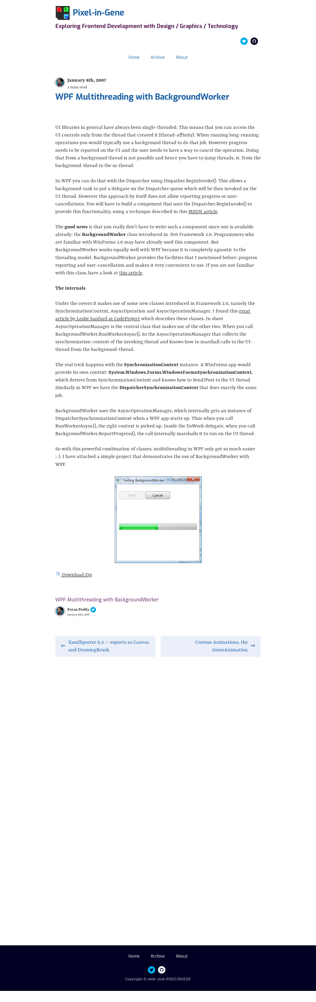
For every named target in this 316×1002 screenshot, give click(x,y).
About (182, 57)
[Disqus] (158, 731)
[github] (254, 41)
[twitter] (244, 41)
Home (133, 57)
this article (130, 273)
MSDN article (202, 212)
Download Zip (76, 575)
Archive (158, 57)
